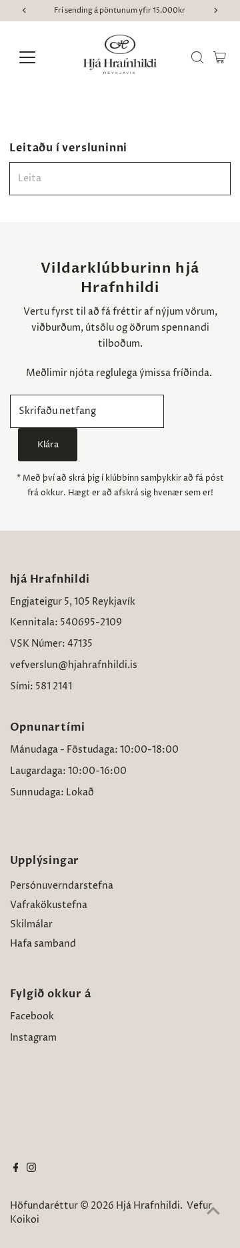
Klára (48, 445)
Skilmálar (31, 925)
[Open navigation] (36, 57)
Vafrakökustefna (48, 905)
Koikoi (24, 1220)
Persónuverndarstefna (61, 886)
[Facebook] (16, 1169)
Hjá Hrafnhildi (148, 1206)
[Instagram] (31, 1169)
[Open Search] (197, 57)
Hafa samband (43, 944)
